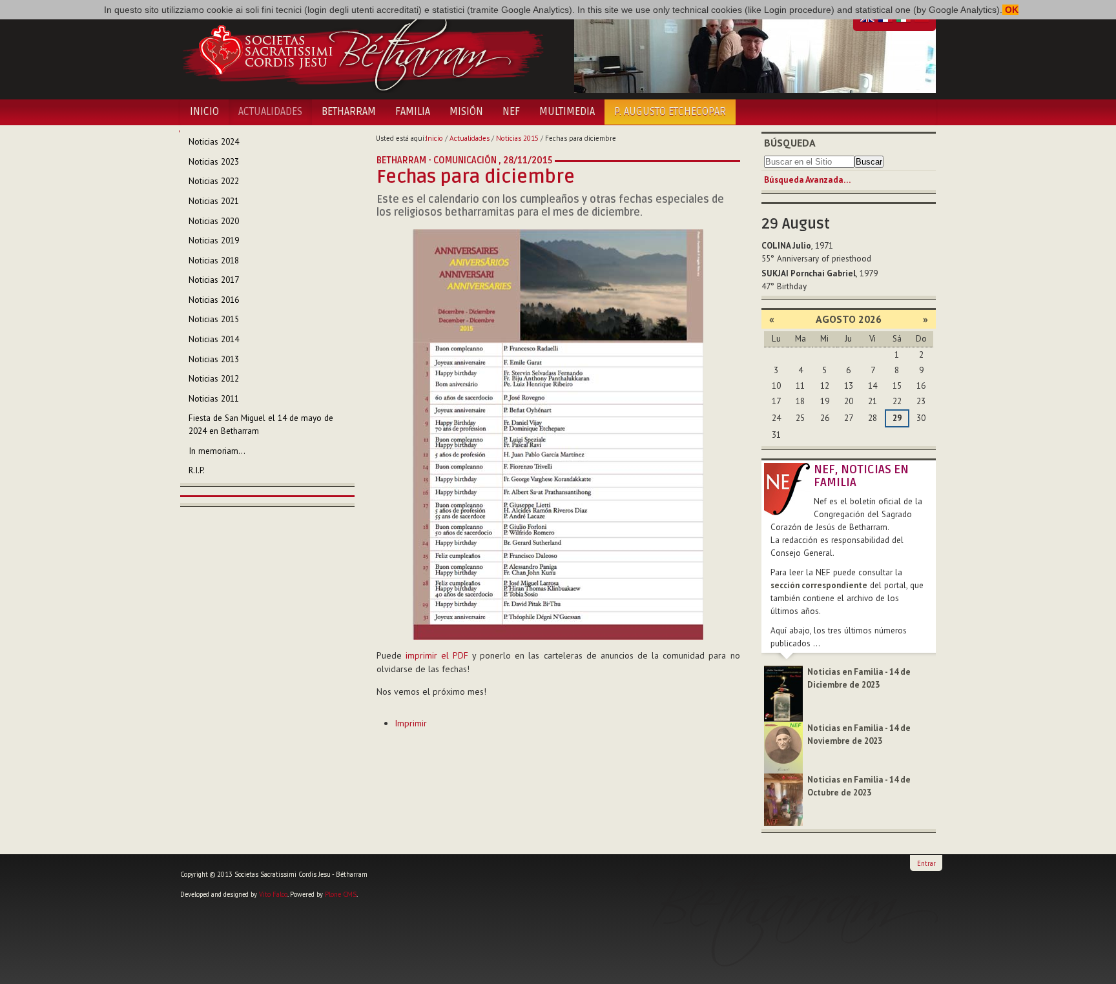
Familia (412, 111)
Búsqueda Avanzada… (807, 179)
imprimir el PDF (437, 655)
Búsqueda (790, 142)
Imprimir (411, 723)
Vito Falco (273, 894)
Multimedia (567, 111)
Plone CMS (340, 894)
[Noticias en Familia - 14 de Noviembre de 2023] (783, 746)
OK (1010, 10)
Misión (466, 111)
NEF (511, 111)
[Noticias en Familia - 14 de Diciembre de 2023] (783, 693)
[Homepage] (362, 50)
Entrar (926, 863)
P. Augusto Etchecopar (670, 111)
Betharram (349, 111)
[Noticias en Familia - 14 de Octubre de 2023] (783, 799)
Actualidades (270, 111)
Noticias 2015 (517, 138)
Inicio (204, 111)
